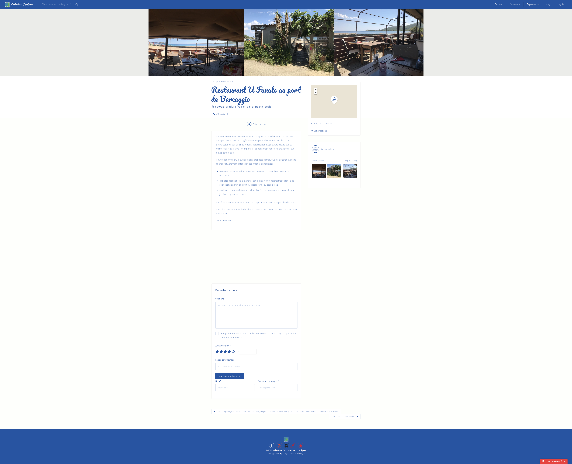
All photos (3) (351, 160)
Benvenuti (515, 4)
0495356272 (222, 113)
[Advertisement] (256, 257)
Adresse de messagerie (268, 381)
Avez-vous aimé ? (223, 345)
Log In (561, 4)
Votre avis (219, 298)
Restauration (227, 81)
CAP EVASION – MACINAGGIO (344, 416)
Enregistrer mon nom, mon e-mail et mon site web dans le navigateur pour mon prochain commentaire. (258, 335)
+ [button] (316, 89)
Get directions (320, 130)
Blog (547, 4)
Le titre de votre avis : (224, 359)
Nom (218, 381)
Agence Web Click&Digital (295, 453)
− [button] (316, 92)
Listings (215, 81)
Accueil (498, 4)
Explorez (531, 4)
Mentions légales (299, 450)
